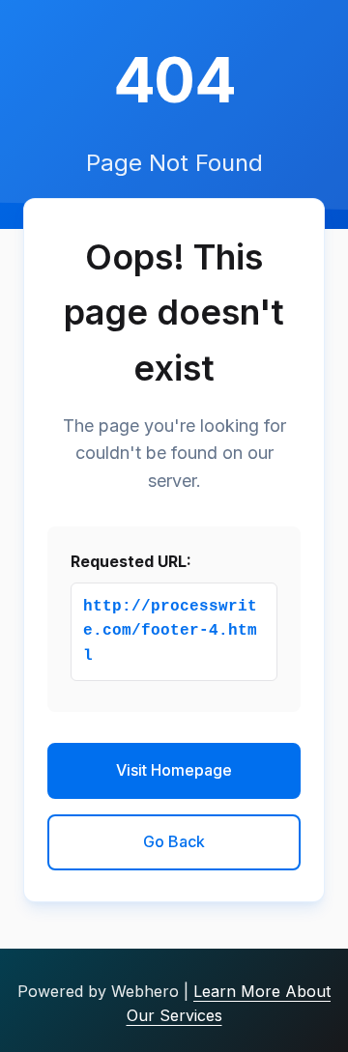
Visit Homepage (174, 770)
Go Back (174, 841)
